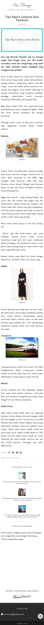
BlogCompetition (13, 458)
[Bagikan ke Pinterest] (17, 452)
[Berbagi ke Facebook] (9, 452)
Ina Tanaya (22, 5)
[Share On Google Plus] (21, 452)
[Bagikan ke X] (13, 452)
